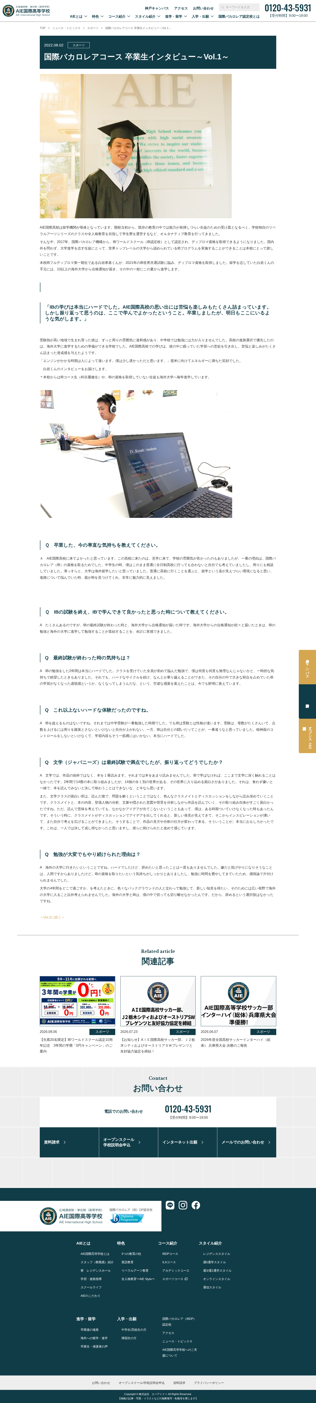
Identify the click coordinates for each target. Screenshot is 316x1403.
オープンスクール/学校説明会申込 (142, 1383)
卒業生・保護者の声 (94, 1346)
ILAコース (169, 1262)
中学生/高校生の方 (133, 1329)
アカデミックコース (175, 1270)
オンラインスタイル (216, 1279)
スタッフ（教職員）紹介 (97, 1262)
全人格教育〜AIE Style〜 (138, 1279)
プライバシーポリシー (209, 1383)
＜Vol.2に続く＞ (52, 917)
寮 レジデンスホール (96, 1270)
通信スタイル (212, 1287)
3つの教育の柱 (131, 1253)
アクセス (181, 8)
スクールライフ (91, 1287)
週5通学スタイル (214, 1262)
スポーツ (92, 28)
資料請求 (307, 701)
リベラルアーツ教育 (135, 1270)
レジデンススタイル (216, 1253)
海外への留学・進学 (94, 1338)
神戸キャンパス (157, 8)
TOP (43, 28)
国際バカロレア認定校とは (239, 16)
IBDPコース (170, 1253)
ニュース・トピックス (66, 28)
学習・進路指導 (91, 1279)
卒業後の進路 (90, 1329)
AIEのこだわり (90, 1295)
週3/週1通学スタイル (217, 1270)
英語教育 (127, 1262)
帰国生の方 (129, 1338)
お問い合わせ (203, 8)
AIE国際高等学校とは (95, 1253)
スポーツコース (172, 1279)
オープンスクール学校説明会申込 (310, 736)
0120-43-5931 (188, 1108)
